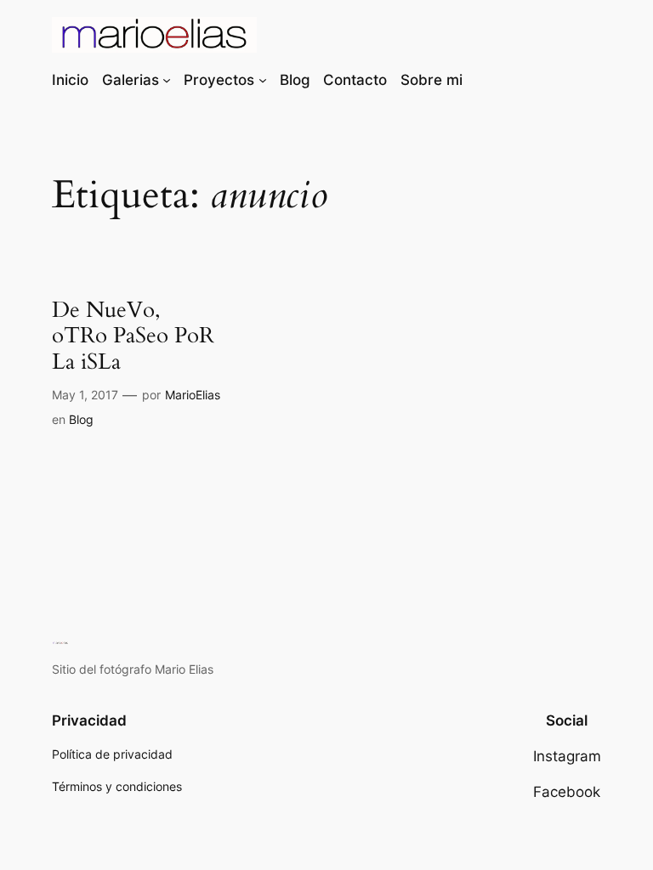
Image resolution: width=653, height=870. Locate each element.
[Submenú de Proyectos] (262, 80)
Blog (81, 419)
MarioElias (192, 394)
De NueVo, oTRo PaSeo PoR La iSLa (133, 336)
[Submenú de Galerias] (166, 80)
